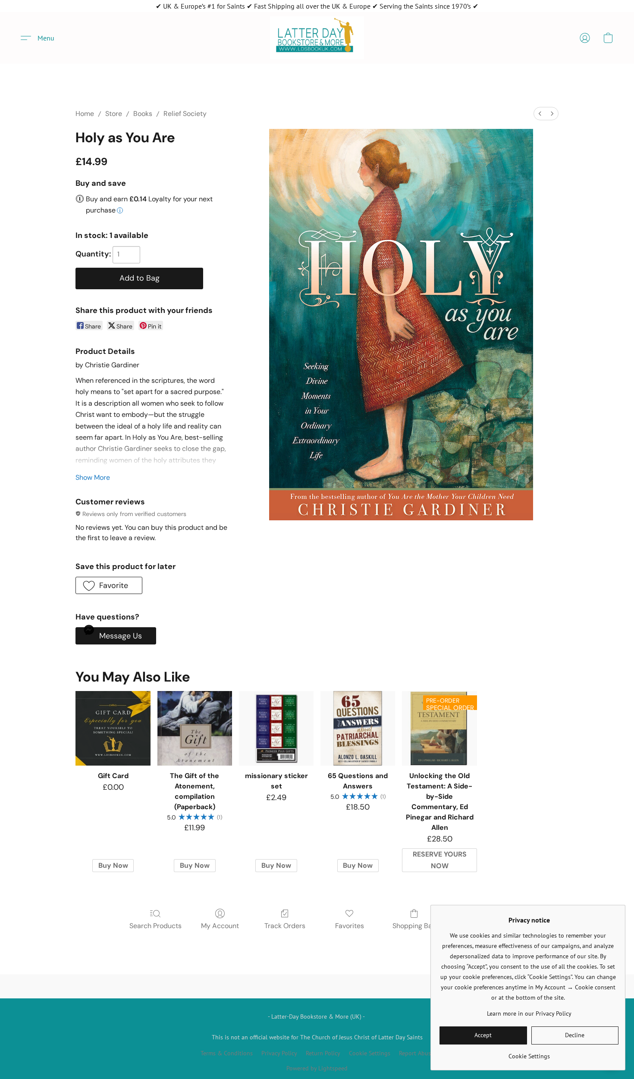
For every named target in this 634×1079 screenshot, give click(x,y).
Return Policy (323, 1053)
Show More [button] (92, 477)
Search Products (155, 925)
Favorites (349, 925)
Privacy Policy (279, 1053)
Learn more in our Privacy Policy (529, 1013)
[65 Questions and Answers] (357, 728)
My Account (220, 925)
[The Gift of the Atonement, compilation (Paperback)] (194, 728)
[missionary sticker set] (276, 728)
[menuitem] (540, 113)
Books (142, 113)
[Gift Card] (112, 728)
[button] (317, 37)
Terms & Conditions (227, 1053)
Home (84, 113)
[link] (528, 1053)
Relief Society (185, 113)
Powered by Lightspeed (317, 1068)
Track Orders (284, 925)
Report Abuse (416, 1053)
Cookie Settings (369, 1053)
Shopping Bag (414, 925)
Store (113, 113)
